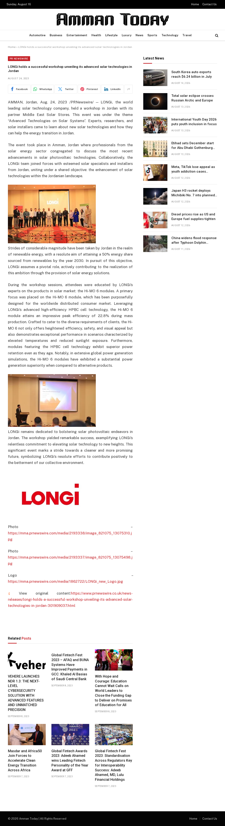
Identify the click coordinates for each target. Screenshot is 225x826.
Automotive (37, 35)
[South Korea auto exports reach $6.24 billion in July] (155, 77)
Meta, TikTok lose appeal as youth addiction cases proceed (193, 169)
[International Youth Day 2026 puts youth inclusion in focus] (155, 125)
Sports (152, 35)
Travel (187, 35)
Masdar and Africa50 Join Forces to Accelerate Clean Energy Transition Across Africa (25, 760)
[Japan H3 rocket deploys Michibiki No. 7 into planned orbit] (155, 196)
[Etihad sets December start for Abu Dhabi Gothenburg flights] (155, 149)
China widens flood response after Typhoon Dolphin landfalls (194, 240)
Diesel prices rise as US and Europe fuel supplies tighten (193, 216)
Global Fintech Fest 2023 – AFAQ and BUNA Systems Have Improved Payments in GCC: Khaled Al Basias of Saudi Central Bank (70, 667)
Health (96, 35)
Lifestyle (111, 35)
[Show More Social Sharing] (128, 89)
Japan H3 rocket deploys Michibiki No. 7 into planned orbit (193, 193)
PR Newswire (19, 58)
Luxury (126, 35)
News (139, 35)
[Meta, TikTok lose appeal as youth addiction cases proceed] (155, 172)
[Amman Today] (112, 19)
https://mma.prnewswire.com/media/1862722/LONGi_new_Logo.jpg (65, 581)
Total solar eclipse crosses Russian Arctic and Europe (192, 98)
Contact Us (209, 4)
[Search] (216, 35)
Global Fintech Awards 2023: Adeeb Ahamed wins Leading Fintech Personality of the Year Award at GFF (69, 760)
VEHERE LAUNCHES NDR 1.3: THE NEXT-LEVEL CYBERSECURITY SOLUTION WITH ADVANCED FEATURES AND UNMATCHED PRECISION (26, 693)
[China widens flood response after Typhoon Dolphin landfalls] (155, 243)
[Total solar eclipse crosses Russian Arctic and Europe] (155, 101)
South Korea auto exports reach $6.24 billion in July (191, 74)
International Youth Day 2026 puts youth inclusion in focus (194, 121)
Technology (169, 35)
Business (56, 35)
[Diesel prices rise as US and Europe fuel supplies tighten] (155, 220)
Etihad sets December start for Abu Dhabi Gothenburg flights (192, 145)
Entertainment (77, 35)
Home (195, 4)
